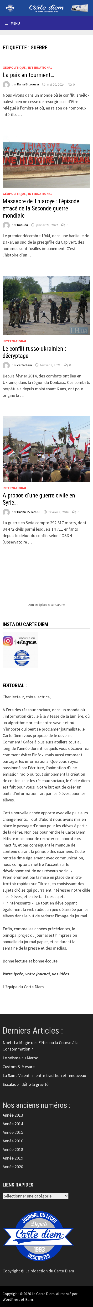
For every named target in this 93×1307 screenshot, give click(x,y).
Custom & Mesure (19, 1066)
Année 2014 (13, 1123)
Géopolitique (14, 67)
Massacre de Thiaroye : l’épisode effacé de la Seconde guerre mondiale (41, 208)
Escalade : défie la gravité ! (27, 1084)
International (40, 67)
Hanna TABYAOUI (28, 512)
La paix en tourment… (28, 75)
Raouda (22, 225)
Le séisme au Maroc (20, 1058)
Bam (29, 1299)
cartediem (24, 365)
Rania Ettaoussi (28, 84)
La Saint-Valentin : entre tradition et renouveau (44, 1075)
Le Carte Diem (43, 1293)
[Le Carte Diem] (46, 7)
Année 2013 (13, 1115)
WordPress (11, 1299)
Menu (15, 23)
